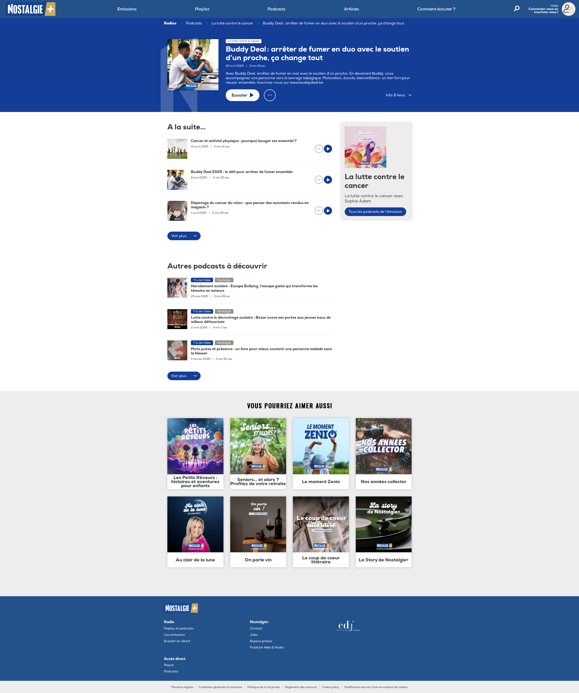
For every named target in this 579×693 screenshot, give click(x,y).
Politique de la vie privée (263, 687)
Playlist (202, 9)
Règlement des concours (301, 687)
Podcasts (276, 9)
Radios (170, 23)
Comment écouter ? (436, 9)
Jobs (254, 635)
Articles (351, 9)
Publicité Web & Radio (267, 647)
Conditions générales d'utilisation (220, 687)
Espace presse (261, 641)
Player (169, 665)
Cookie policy (330, 687)
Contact (256, 628)
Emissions (127, 9)
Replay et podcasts (179, 628)
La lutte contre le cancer (232, 23)
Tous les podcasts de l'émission (375, 211)
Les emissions (174, 635)
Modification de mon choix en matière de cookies (376, 687)
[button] (399, 95)
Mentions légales (182, 687)
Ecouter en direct (177, 641)
